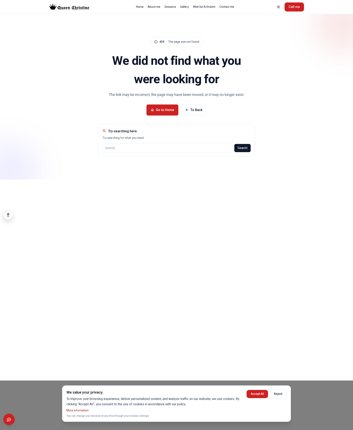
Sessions (170, 7)
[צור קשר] (9, 419)
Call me (294, 6)
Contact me (226, 7)
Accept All (257, 394)
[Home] (72, 7)
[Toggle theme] (278, 7)
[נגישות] (8, 215)
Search (242, 148)
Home (140, 7)
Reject (278, 394)
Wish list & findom (204, 7)
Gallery (184, 7)
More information (77, 410)
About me (154, 7)
